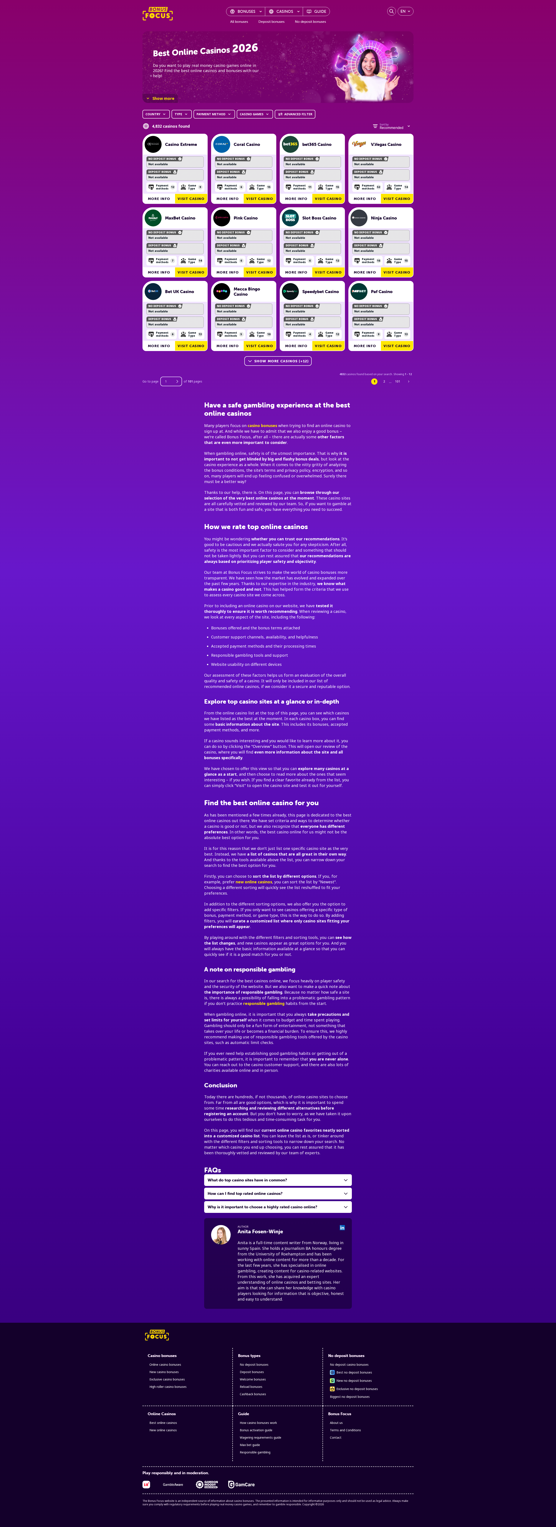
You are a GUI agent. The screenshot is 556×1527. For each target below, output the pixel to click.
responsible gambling (264, 1003)
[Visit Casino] (153, 144)
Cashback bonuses (253, 1394)
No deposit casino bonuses (349, 1364)
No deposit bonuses (310, 21)
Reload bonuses (251, 1387)
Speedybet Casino (320, 291)
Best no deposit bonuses (354, 1372)
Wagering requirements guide (260, 1437)
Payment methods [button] (165, 187)
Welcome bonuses (253, 1379)
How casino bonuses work (258, 1423)
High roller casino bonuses (168, 1387)
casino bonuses (262, 425)
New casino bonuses (164, 1372)
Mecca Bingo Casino (247, 291)
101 (397, 381)
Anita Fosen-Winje (260, 1231)
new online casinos (254, 881)
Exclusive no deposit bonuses (357, 1389)
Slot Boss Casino (319, 218)
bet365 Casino (317, 144)
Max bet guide (250, 1445)
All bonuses (239, 21)
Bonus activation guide (256, 1430)
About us (336, 1423)
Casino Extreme (181, 144)
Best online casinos (163, 1423)
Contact (335, 1437)
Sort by (384, 124)
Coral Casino (247, 144)
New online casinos (163, 1430)
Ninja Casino (384, 218)
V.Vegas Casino (386, 144)
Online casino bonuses (165, 1364)
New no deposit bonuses (354, 1381)
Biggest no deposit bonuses (350, 1397)
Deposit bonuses (271, 21)
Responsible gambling (255, 1452)
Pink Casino (246, 218)
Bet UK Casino (179, 291)
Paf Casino (382, 291)
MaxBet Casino (180, 218)
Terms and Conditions (345, 1430)
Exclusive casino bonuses (167, 1379)
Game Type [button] (194, 187)
